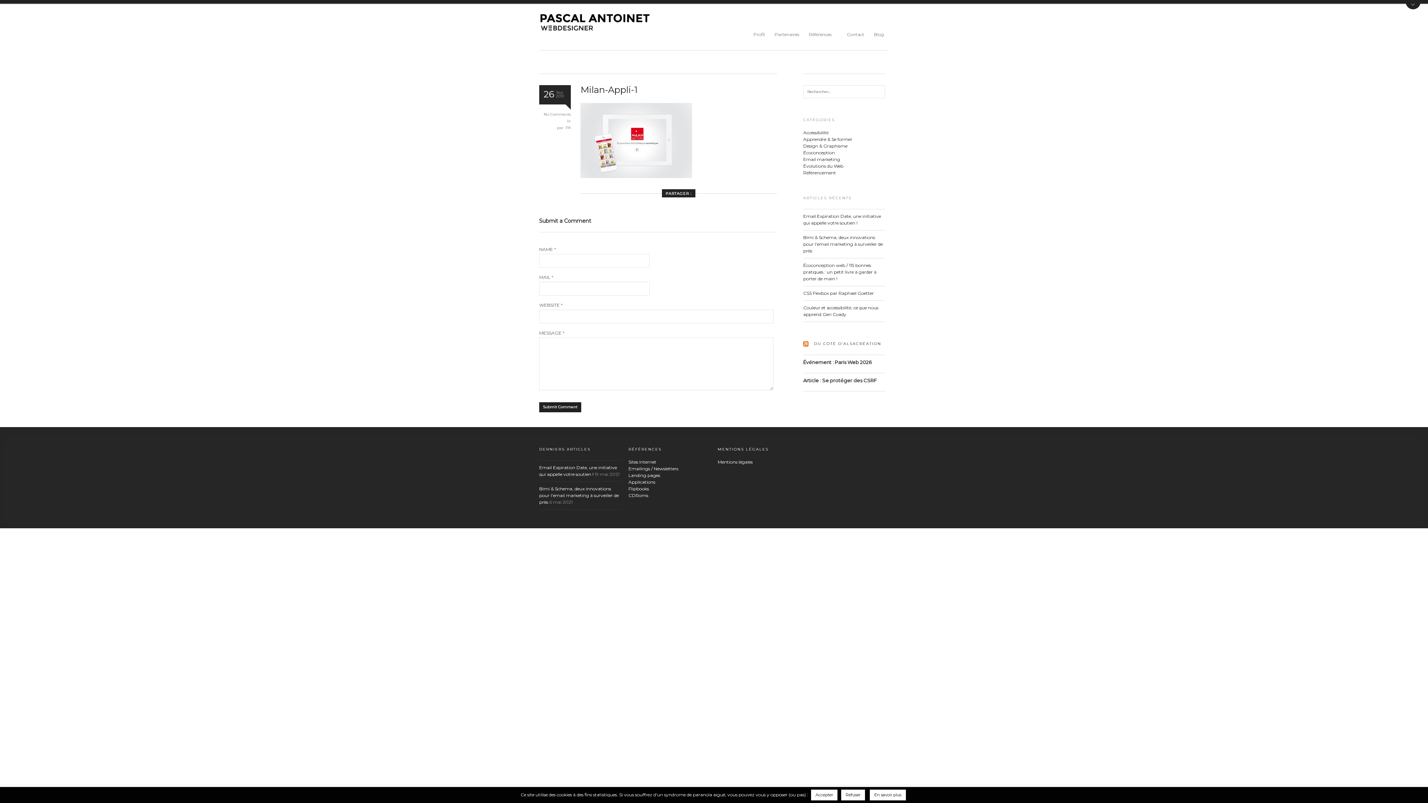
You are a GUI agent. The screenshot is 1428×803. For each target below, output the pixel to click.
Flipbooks (638, 488)
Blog (879, 34)
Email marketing (821, 159)
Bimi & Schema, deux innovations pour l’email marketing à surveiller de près (843, 244)
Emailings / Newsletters (653, 468)
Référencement (819, 172)
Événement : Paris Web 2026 (837, 362)
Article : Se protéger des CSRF (840, 380)
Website (551, 305)
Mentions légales (735, 462)
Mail (546, 277)
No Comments (557, 114)
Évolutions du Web (823, 166)
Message (552, 333)
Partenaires (787, 34)
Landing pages (644, 475)
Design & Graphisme (825, 146)
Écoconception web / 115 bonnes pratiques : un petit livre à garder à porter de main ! (840, 271)
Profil (759, 34)
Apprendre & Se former (827, 139)
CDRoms (638, 495)
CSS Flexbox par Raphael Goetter (838, 293)
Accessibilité (816, 132)
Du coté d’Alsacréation (847, 343)
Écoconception (819, 152)
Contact (855, 34)
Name (547, 249)
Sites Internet (642, 462)
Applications (641, 482)
